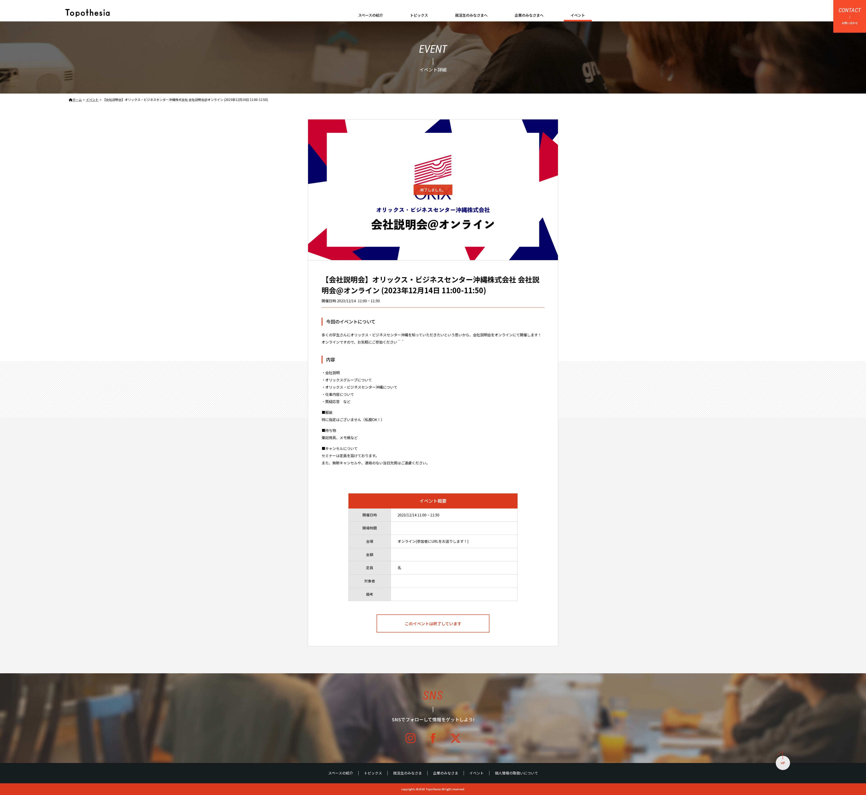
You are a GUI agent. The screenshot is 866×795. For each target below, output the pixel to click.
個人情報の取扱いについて (516, 773)
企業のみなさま (445, 773)
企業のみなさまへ (529, 15)
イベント (578, 15)
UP (783, 763)
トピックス (419, 15)
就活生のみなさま (407, 773)
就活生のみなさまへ (471, 15)
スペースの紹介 (370, 15)
